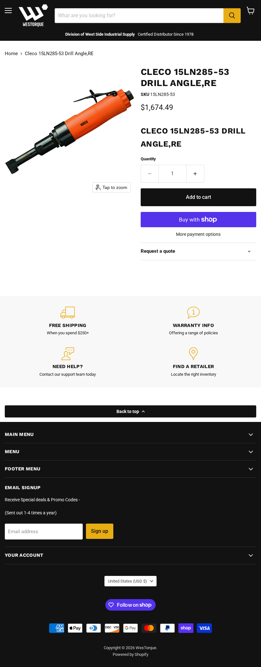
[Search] (232, 15)
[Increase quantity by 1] (195, 174)
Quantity (148, 158)
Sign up (99, 531)
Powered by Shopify (130, 654)
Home (11, 53)
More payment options (198, 234)
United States (127, 581)
